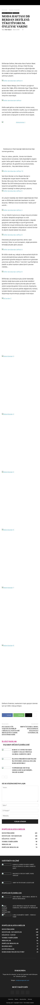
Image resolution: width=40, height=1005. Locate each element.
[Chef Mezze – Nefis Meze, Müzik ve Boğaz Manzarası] (6, 899)
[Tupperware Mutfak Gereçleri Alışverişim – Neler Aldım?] (6, 770)
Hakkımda (10, 999)
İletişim (16, 999)
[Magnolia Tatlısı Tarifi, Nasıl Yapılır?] (6, 876)
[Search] (37, 2)
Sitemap (30, 999)
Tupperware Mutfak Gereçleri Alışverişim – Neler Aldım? (22, 770)
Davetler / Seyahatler (14, 10)
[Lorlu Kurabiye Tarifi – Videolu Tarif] (6, 917)
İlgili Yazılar (9, 741)
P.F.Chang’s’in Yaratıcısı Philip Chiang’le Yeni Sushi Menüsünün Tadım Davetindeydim (10, 730)
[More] (35, 715)
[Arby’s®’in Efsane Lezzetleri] (6, 885)
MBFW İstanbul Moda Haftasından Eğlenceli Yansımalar (29, 729)
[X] (22, 992)
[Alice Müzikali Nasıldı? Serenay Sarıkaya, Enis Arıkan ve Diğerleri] (6, 910)
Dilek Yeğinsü (8, 29)
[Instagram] (17, 992)
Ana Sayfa (4, 10)
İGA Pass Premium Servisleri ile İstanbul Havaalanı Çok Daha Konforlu (24, 761)
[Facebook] (12, 992)
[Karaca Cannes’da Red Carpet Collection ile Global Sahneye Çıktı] (6, 752)
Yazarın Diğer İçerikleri (16, 745)
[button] (3, 2)
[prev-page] (3, 777)
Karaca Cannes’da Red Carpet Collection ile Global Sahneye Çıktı (22, 752)
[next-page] (6, 777)
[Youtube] (27, 992)
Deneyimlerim (16, 12)
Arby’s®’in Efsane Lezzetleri (23, 882)
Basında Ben (23, 999)
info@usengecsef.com (22, 980)
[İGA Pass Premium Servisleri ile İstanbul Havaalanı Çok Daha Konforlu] (6, 761)
